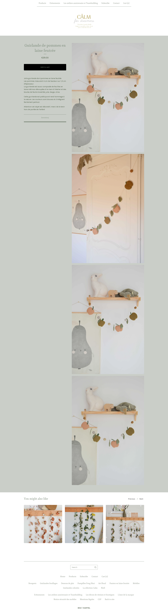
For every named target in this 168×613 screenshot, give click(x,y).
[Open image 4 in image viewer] (108, 430)
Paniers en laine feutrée (119, 583)
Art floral (102, 583)
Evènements (55, 3)
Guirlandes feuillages (48, 583)
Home (62, 576)
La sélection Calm (90, 588)
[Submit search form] (95, 567)
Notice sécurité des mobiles (65, 599)
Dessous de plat (67, 583)
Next (141, 499)
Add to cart (45, 67)
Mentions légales (87, 599)
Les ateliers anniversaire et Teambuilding (81, 3)
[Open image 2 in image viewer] (108, 208)
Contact (116, 3)
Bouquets (32, 583)
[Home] (84, 21)
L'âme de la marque (126, 595)
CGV (99, 599)
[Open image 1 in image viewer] (108, 97)
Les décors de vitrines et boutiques (100, 595)
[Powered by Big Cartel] (84, 608)
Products (42, 3)
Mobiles (136, 583)
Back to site (109, 599)
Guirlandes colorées (71, 588)
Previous (131, 499)
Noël (103, 588)
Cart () (126, 3)
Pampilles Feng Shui (86, 583)
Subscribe (105, 3)
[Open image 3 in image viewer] (108, 319)
